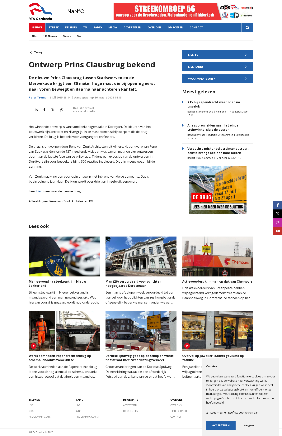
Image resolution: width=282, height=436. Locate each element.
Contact (196, 27)
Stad (79, 36)
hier (39, 191)
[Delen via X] (53, 110)
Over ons (154, 27)
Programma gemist (40, 416)
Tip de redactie (179, 411)
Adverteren (132, 27)
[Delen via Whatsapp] (62, 110)
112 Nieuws (50, 36)
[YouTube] (277, 231)
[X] (277, 213)
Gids (31, 411)
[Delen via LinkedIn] (36, 110)
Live (31, 405)
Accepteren (221, 425)
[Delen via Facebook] (44, 110)
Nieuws (37, 27)
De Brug (71, 27)
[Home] (45, 11)
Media (112, 27)
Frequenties (130, 411)
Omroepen (175, 27)
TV (85, 27)
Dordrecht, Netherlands (85, 11)
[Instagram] (277, 222)
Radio (97, 27)
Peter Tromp (37, 97)
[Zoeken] (247, 27)
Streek (54, 27)
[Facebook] (277, 205)
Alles (35, 36)
